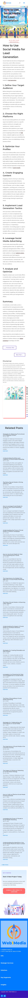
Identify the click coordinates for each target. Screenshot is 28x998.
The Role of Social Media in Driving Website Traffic (13, 483)
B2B (22, 132)
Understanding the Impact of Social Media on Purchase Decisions (13, 627)
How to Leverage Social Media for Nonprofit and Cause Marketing (12, 507)
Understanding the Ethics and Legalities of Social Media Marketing (13, 458)
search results (16, 167)
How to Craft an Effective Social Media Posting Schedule (14, 795)
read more (5, 451)
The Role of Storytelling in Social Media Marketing (12, 699)
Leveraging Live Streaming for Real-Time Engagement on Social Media (13, 675)
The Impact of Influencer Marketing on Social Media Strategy (13, 771)
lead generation (12, 80)
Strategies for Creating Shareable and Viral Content (14, 651)
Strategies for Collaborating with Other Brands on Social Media (12, 723)
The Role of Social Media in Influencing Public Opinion (14, 603)
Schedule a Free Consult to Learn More (14, 891)
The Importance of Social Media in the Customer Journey (14, 747)
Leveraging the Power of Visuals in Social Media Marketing (13, 819)
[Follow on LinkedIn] (5, 996)
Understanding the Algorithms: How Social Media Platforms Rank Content (14, 843)
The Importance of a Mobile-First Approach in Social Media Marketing (13, 579)
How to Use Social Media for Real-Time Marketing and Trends (13, 555)
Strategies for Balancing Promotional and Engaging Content (13, 434)
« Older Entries (4, 864)
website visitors (20, 253)
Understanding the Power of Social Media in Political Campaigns (13, 531)
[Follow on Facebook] (2, 996)
